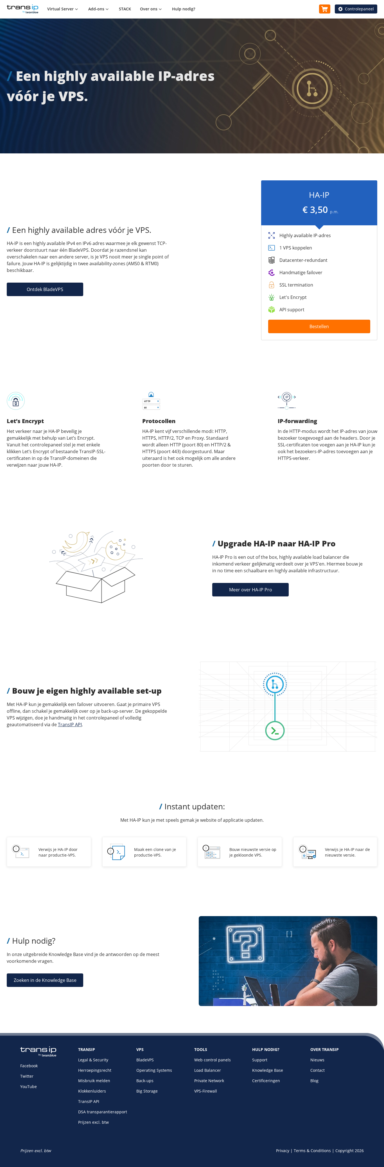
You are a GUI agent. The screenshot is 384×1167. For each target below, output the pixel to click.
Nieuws (317, 1059)
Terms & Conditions (312, 1150)
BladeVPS (145, 1059)
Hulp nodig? (183, 9)
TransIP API (70, 724)
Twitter (26, 1076)
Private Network (209, 1080)
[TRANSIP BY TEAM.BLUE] (38, 1055)
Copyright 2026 (349, 1150)
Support (259, 1059)
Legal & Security (93, 1059)
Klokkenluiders (92, 1091)
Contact (317, 1070)
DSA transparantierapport (102, 1111)
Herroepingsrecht (94, 1070)
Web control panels (212, 1059)
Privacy (282, 1150)
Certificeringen (266, 1080)
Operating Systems (154, 1070)
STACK (125, 9)
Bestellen (319, 326)
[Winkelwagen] (324, 8)
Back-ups (144, 1080)
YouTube (28, 1086)
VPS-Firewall (205, 1091)
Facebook (29, 1065)
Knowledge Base (267, 1070)
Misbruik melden (94, 1080)
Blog (314, 1080)
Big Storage (147, 1091)
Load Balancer (207, 1070)
